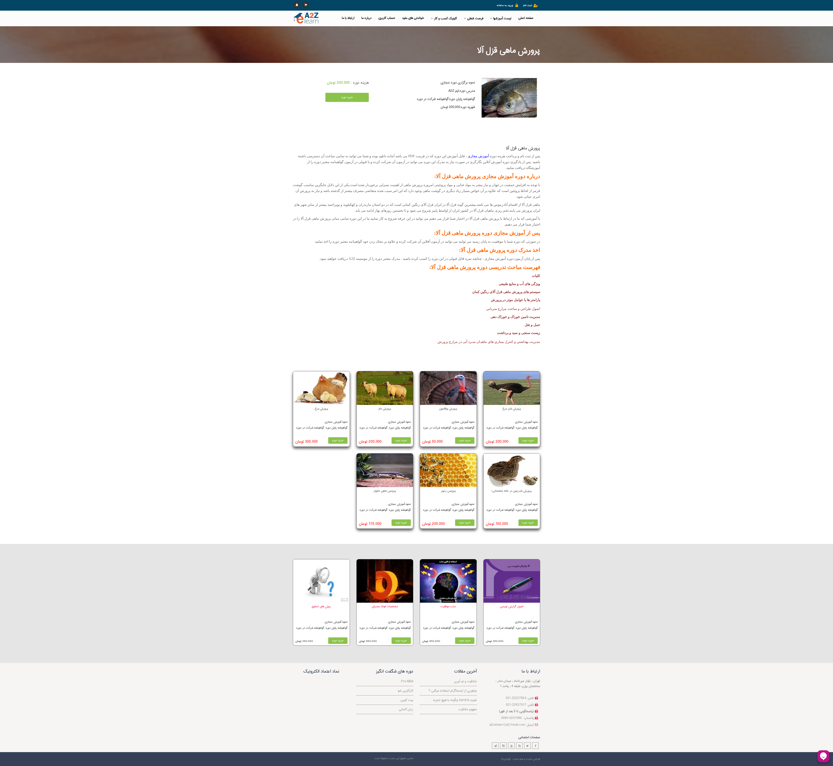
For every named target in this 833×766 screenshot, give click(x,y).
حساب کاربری (386, 18)
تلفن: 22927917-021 (520, 705)
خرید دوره (347, 97)
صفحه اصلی (525, 18)
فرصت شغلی (475, 18)
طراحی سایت (533, 759)
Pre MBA (407, 681)
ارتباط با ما (348, 18)
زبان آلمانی (406, 709)
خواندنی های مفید (413, 18)
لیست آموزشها (502, 18)
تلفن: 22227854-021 (520, 698)
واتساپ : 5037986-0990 (517, 718)
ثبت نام (527, 5)
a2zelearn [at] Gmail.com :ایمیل (511, 725)
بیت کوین (406, 700)
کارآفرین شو (405, 691)
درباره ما (366, 18)
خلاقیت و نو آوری (465, 681)
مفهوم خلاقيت (467, 709)
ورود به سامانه (505, 5)
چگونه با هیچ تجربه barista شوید (455, 700)
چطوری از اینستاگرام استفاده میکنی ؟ (453, 691)
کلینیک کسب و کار (445, 18)
